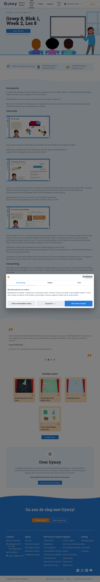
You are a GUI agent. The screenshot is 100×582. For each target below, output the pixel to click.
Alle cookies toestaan (78, 303)
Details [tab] (50, 282)
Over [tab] (79, 282)
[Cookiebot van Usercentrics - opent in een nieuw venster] (83, 276)
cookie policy (73, 295)
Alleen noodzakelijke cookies (21, 303)
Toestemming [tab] (20, 282)
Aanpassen (49, 303)
